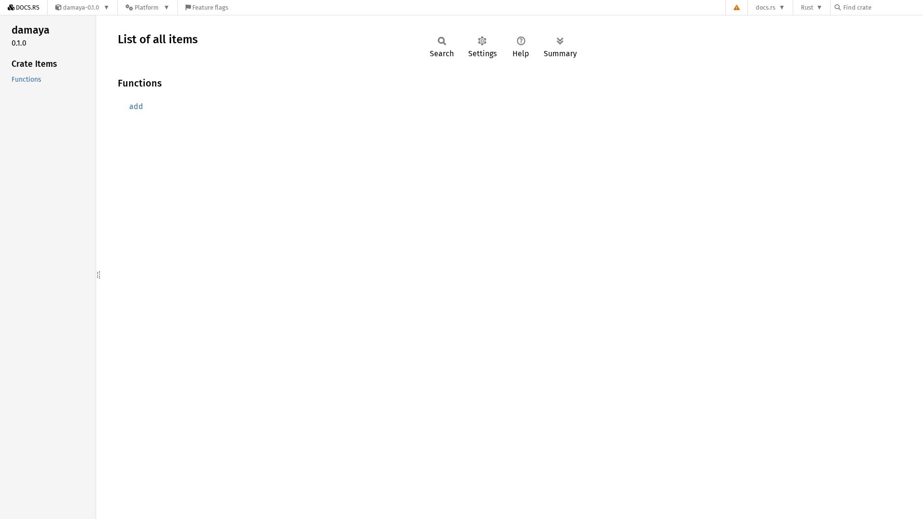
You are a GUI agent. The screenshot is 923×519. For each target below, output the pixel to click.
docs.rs (765, 7)
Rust (807, 7)
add (136, 106)
